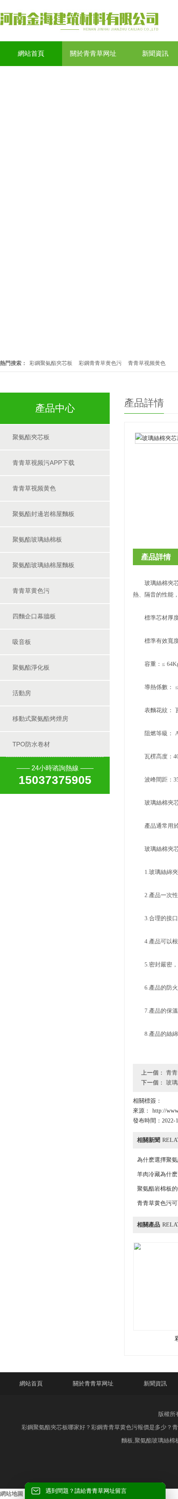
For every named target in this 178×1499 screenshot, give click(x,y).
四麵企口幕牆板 (34, 616)
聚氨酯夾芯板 (31, 436)
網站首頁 (31, 1383)
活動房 (21, 692)
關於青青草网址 (93, 1383)
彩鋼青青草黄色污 (100, 363)
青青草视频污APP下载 (43, 462)
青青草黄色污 (31, 590)
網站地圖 (11, 1493)
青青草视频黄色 (147, 363)
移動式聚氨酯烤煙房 (40, 718)
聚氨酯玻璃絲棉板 (37, 539)
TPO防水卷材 (31, 744)
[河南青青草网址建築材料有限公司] (79, 31)
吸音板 (21, 641)
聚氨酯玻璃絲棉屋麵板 (43, 564)
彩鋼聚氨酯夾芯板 (50, 363)
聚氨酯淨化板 (31, 667)
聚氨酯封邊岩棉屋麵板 (43, 513)
